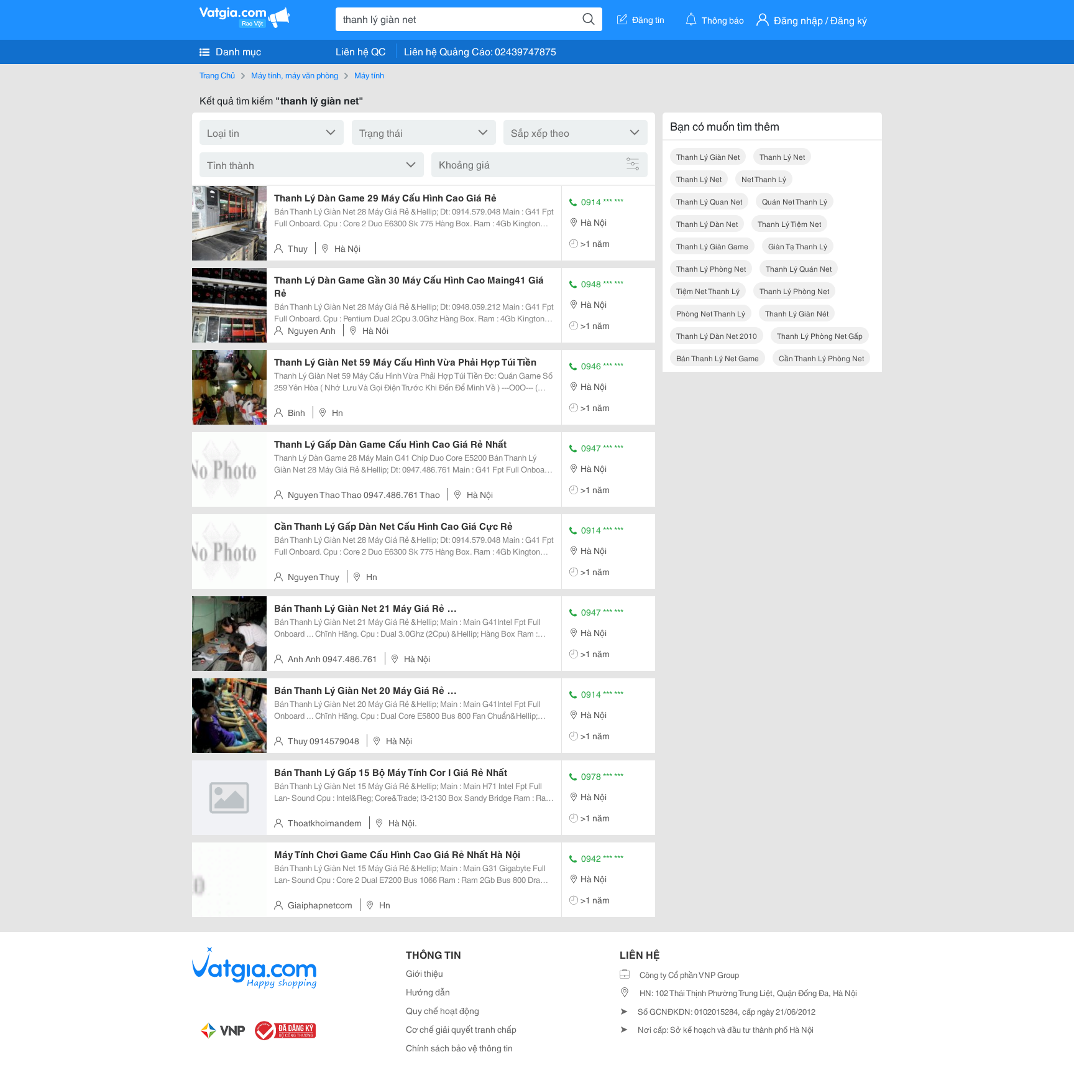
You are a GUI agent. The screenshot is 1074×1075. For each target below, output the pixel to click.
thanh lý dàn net (707, 223)
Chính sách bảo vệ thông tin (459, 1047)
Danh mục (237, 51)
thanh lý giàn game (712, 246)
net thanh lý (763, 178)
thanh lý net (782, 156)
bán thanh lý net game (717, 358)
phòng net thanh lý (710, 313)
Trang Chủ (217, 74)
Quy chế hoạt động (442, 1010)
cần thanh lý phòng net (821, 358)
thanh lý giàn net (708, 156)
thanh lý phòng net (711, 268)
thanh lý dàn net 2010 (716, 335)
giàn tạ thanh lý (797, 246)
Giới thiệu (424, 973)
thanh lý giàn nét (796, 313)
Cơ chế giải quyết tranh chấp (461, 1029)
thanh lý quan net (709, 201)
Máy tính (369, 74)
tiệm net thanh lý (708, 290)
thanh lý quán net (799, 268)
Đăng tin (648, 19)
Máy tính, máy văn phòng (294, 74)
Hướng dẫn (428, 991)
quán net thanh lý (794, 201)
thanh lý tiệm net (789, 223)
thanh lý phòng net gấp (820, 335)
